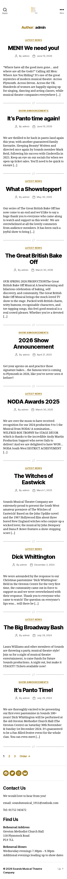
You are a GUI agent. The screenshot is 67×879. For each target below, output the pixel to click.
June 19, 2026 (44, 55)
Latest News (33, 40)
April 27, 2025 (44, 354)
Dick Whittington (33, 556)
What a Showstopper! (33, 189)
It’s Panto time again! (33, 118)
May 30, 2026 (44, 197)
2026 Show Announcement (33, 343)
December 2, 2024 (44, 564)
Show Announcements (33, 110)
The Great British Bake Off (33, 258)
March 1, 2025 (44, 490)
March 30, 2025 (44, 409)
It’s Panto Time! (33, 690)
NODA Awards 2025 (33, 401)
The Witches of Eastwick (33, 479)
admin (25, 55)
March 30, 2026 (44, 269)
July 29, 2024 (44, 635)
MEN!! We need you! (33, 48)
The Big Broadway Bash (33, 627)
